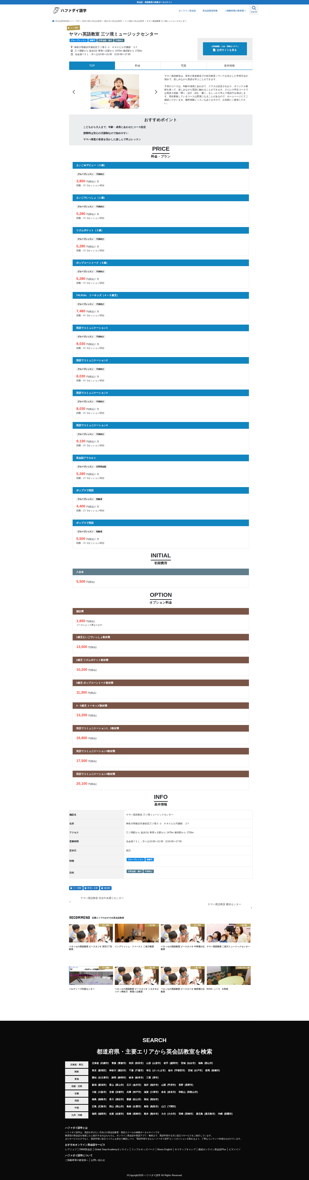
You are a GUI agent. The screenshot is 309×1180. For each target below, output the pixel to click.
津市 (155, 1084)
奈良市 (171, 1098)
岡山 (111, 1113)
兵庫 (129, 1098)
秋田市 (139, 1069)
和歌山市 (192, 1098)
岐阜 (131, 1084)
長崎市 (136, 1120)
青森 (114, 1069)
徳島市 (102, 1105)
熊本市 (154, 1120)
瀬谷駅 (107, 894)
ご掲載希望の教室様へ (235, 10)
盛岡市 (173, 1069)
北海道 (95, 1069)
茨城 (190, 1076)
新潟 (94, 1091)
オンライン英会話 (187, 10)
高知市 (154, 1105)
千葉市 (139, 1076)
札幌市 (104, 1069)
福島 (200, 1069)
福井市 (154, 1091)
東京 (94, 1076)
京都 (111, 1098)
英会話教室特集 (210, 10)
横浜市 (121, 1076)
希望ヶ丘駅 (92, 894)
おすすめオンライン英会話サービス (85, 1151)
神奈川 (112, 1076)
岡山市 (119, 1113)
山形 (148, 1069)
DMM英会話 (85, 1155)
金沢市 (136, 1091)
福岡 (94, 1120)
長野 (181, 1091)
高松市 (119, 1105)
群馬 (207, 1076)
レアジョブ (71, 1155)
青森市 (121, 1069)
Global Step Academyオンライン (112, 1155)
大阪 (94, 1098)
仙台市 (191, 1069)
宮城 (183, 1069)
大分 (163, 1120)
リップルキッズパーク (143, 1155)
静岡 (114, 1084)
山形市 (156, 1069)
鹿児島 (199, 1120)
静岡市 (121, 1084)
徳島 (94, 1105)
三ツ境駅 (77, 894)
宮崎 (181, 1120)
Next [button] (156, 94)
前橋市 (215, 1076)
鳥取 (146, 1113)
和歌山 (182, 1098)
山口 (163, 1113)
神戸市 (136, 1098)
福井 (146, 1091)
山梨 (163, 1091)
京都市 (119, 1098)
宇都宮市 (179, 1076)
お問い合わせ (98, 1166)
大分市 (171, 1120)
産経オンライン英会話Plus (212, 1155)
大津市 (154, 1098)
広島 (94, 1113)
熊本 (146, 1120)
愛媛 (129, 1105)
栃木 (170, 1076)
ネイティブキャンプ (185, 1155)
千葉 (131, 1076)
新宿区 (102, 1076)
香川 (111, 1105)
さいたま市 (159, 1076)
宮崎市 (188, 1120)
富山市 (119, 1091)
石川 (129, 1091)
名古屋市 (103, 1084)
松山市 (136, 1105)
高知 (146, 1105)
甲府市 (171, 1091)
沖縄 (220, 1120)
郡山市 (208, 1069)
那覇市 (228, 1120)
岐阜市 (139, 1084)
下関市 (171, 1113)
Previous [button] (73, 94)
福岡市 (102, 1120)
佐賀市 (119, 1120)
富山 (111, 1091)
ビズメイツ (235, 1155)
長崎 (129, 1120)
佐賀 (111, 1120)
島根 (129, 1113)
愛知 (94, 1084)
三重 (148, 1084)
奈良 (163, 1098)
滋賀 (146, 1098)
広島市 (102, 1113)
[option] (114, 95)
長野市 (188, 1091)
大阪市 (102, 1098)
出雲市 (136, 1113)
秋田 (131, 1069)
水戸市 (198, 1076)
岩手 (166, 1069)
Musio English (164, 1155)
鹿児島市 (209, 1120)
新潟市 (102, 1091)
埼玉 (148, 1076)
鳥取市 (154, 1113)
